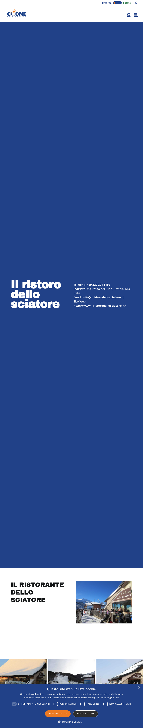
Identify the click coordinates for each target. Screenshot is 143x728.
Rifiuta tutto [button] (85, 713)
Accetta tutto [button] (58, 713)
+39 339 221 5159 (98, 285)
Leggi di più (113, 697)
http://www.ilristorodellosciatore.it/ (100, 306)
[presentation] (5, 682)
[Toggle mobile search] (129, 15)
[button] (136, 3)
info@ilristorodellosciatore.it (103, 297)
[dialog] (71, 706)
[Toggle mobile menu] (136, 15)
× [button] (139, 687)
